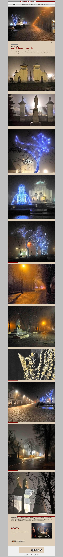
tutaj (30, 534)
